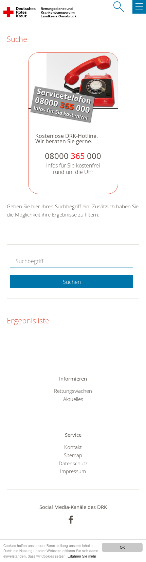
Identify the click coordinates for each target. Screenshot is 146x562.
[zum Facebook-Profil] (71, 519)
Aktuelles (73, 399)
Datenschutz (73, 463)
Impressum (73, 471)
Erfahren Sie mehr (82, 556)
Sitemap (73, 455)
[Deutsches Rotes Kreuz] (20, 13)
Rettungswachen (73, 390)
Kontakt (73, 447)
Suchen (72, 282)
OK (122, 547)
